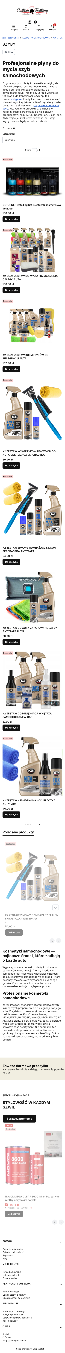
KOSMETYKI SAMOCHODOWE (36, 38)
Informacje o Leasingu (14, 1311)
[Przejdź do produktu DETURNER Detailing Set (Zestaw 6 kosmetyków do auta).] (32, 179)
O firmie (7, 1337)
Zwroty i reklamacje (13, 1249)
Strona (28, 150)
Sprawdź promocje (19, 1118)
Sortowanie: (9, 133)
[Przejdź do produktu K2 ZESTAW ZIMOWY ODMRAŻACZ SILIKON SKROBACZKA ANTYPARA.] (32, 509)
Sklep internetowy (29, 1349)
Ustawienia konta (11, 1275)
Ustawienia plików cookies (16, 1317)
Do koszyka (11, 219)
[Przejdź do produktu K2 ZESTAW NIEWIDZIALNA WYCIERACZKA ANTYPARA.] (32, 766)
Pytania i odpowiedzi (13, 1252)
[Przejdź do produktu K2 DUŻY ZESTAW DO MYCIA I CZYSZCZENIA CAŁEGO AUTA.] (32, 250)
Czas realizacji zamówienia (16, 1298)
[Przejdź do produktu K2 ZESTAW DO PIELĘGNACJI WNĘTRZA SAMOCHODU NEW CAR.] (32, 680)
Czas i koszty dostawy (14, 1294)
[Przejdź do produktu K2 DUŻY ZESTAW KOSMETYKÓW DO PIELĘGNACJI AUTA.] (32, 325)
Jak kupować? (10, 1320)
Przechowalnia (10, 1278)
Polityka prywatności (13, 1314)
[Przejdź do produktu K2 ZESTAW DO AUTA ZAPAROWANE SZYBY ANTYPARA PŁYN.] (32, 597)
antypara (16, 99)
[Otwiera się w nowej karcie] (29, 22)
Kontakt (6, 1334)
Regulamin (8, 1255)
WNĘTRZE (57, 38)
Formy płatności (11, 1291)
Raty (5, 1258)
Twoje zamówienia (12, 1271)
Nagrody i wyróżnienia (14, 1340)
